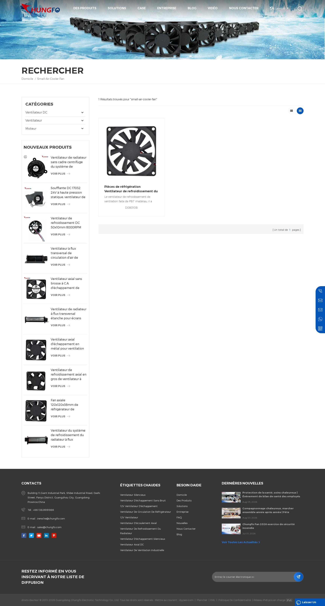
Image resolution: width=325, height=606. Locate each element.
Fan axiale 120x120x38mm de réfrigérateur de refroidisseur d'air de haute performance (66, 404)
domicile (182, 494)
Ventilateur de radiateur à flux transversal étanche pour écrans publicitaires (68, 313)
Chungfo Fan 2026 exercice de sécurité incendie (268, 526)
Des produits (84, 8)
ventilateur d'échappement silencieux (142, 538)
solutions (117, 8)
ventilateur (33, 120)
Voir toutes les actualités (240, 542)
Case (141, 8)
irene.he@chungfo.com (51, 518)
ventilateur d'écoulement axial (138, 523)
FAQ (179, 517)
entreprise (182, 511)
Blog (192, 8)
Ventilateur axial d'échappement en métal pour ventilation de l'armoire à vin (67, 344)
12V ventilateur (129, 517)
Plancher (202, 599)
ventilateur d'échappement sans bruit (143, 500)
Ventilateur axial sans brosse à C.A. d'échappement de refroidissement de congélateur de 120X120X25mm (66, 283)
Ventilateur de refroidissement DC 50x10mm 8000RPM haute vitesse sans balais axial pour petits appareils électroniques (68, 223)
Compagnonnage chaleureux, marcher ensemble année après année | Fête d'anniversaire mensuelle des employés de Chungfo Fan (270, 510)
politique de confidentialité (235, 599)
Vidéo (213, 8)
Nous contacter (243, 8)
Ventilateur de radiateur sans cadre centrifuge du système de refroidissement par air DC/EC (68, 162)
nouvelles (182, 523)
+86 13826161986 (43, 509)
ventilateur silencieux (133, 494)
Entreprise (166, 8)
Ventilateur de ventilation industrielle (142, 550)
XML (212, 599)
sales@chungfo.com (49, 527)
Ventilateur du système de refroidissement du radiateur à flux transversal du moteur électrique (68, 435)
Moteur (30, 128)
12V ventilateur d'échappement (139, 506)
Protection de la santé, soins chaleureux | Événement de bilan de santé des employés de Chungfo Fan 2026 (271, 494)
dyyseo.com (186, 599)
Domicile (27, 78)
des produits (184, 500)
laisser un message (309, 603)
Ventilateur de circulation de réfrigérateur (145, 511)
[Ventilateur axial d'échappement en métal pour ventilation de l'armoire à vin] (36, 350)
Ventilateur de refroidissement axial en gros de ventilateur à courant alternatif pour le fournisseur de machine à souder (68, 374)
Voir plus (58, 173)
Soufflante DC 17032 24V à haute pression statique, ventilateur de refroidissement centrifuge (68, 192)
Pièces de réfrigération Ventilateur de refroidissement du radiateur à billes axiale (131, 189)
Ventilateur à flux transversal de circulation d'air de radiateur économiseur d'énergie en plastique (67, 253)
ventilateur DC (36, 112)
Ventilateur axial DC (132, 544)
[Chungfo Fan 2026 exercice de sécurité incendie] (231, 529)
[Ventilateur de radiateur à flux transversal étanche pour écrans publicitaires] (36, 319)
